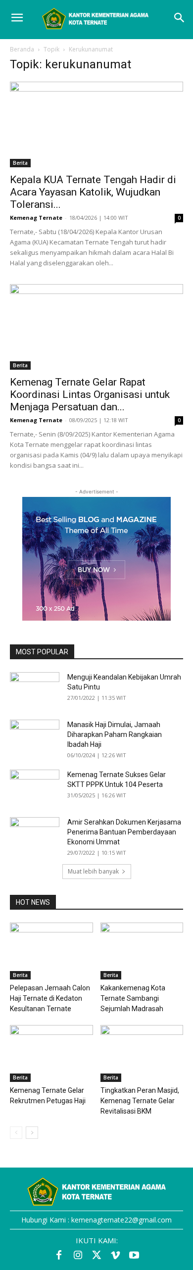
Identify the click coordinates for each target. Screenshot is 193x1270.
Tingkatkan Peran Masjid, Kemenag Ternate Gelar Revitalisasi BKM (139, 1100)
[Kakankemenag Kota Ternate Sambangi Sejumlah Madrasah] (142, 951)
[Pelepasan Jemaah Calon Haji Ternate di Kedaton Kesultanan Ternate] (51, 951)
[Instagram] (77, 1255)
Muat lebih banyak (93, 871)
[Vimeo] (115, 1255)
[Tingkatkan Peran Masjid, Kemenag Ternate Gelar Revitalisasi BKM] (142, 1053)
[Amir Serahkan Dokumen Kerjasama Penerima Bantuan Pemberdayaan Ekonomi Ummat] (34, 834)
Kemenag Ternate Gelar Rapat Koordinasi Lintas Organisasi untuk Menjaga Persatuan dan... (90, 394)
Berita (20, 162)
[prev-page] (16, 1132)
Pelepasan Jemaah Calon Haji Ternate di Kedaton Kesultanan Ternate (50, 998)
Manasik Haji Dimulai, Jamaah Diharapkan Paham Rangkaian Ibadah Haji (114, 734)
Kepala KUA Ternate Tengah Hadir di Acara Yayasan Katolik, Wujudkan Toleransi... (93, 192)
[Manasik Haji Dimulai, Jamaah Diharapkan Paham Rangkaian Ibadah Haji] (34, 737)
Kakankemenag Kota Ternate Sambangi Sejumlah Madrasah (132, 998)
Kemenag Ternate (36, 217)
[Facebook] (58, 1255)
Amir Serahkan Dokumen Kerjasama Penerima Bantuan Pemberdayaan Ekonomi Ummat (124, 832)
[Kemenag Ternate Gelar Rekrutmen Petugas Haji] (51, 1053)
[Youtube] (134, 1255)
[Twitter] (96, 1255)
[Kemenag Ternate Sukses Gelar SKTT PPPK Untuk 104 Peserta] (34, 787)
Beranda (22, 49)
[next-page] (32, 1132)
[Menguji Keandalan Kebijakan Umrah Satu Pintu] (34, 689)
